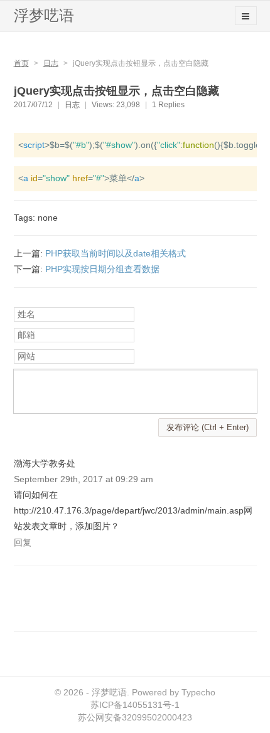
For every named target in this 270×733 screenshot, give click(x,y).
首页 (21, 63)
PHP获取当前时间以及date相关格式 (115, 253)
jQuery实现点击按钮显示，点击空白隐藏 (116, 91)
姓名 (26, 314)
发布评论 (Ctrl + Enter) (207, 427)
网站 (26, 356)
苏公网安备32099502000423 (135, 717)
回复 (22, 542)
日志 (50, 63)
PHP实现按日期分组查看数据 (102, 269)
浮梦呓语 (44, 15)
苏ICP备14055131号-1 (135, 705)
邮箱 (26, 335)
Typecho (198, 692)
